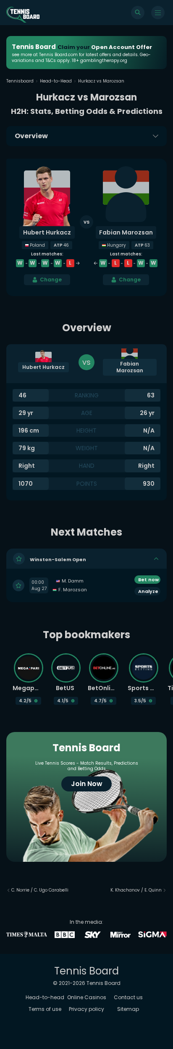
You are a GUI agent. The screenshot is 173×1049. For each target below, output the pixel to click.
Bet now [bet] (148, 579)
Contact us (128, 997)
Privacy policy (86, 1009)
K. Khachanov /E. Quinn (136, 890)
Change (51, 279)
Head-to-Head (56, 81)
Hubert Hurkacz (47, 232)
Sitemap (128, 1009)
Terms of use (45, 1009)
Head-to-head (45, 997)
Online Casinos (86, 997)
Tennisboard (20, 81)
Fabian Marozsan (126, 232)
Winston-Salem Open (58, 559)
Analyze (148, 591)
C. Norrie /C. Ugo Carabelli (39, 890)
